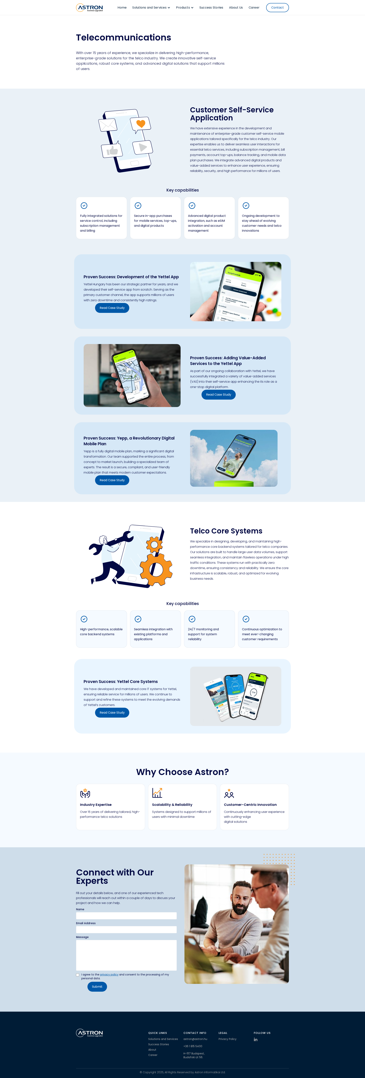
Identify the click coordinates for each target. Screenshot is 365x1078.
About (152, 1050)
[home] (89, 7)
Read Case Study (112, 308)
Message (82, 937)
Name (80, 909)
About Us (236, 7)
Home (122, 7)
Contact (277, 7)
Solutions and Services (163, 1039)
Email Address (86, 923)
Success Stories (211, 7)
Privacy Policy (227, 1039)
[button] (151, 7)
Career (254, 7)
